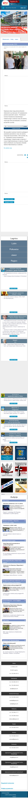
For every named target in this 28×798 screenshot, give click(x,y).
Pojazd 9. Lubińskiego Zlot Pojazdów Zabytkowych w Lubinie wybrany (11, 512)
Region (14, 260)
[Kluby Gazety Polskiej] (7, 469)
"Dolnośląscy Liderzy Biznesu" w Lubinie (12, 575)
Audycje (14, 496)
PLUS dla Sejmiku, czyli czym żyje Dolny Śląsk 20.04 (15, 424)
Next (25, 18)
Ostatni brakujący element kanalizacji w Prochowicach (15, 276)
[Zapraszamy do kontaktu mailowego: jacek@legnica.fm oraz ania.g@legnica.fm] (14, 30)
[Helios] (7, 485)
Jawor (16, 39)
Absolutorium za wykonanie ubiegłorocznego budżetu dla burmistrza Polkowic (13, 615)
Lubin (14, 243)
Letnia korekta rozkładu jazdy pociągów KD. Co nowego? (13, 594)
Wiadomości (6, 39)
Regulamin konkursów (7, 783)
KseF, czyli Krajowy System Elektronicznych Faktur (14, 346)
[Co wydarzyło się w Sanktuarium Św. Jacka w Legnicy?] (7, 453)
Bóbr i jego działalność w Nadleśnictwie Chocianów (12, 632)
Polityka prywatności (7, 788)
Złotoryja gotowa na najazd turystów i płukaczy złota (15, 400)
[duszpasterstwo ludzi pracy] (21, 469)
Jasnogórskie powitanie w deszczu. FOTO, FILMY (14, 296)
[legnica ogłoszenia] (21, 453)
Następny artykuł (9, 202)
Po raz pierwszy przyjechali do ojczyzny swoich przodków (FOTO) (14, 554)
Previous (2, 18)
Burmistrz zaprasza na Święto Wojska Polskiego (14, 411)
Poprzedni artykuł (9, 199)
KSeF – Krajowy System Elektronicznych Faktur (14, 344)
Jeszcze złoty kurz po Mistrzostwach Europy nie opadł (15, 398)
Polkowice (14, 249)
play (6, 126)
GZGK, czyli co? (7, 441)
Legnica (14, 238)
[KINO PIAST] (21, 485)
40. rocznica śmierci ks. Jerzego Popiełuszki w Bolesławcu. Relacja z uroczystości (14, 652)
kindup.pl (14, 796)
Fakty (12, 39)
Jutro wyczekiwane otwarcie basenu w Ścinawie (12, 534)
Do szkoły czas (8, 148)
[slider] (14, 18)
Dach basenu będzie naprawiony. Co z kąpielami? (14, 413)
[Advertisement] (14, 90)
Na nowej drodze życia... (9, 298)
